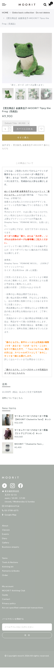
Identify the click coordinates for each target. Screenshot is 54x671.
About (5, 525)
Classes (6, 530)
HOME (5, 12)
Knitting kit (8, 566)
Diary (4, 538)
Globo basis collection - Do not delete (31, 12)
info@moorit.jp (12, 506)
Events (5, 534)
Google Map (10, 514)
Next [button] (43, 61)
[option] (27, 60)
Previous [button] (7, 61)
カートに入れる (25, 129)
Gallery (5, 542)
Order (5, 575)
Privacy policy (9, 603)
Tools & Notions (10, 562)
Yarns (5, 558)
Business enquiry (10, 547)
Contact (6, 599)
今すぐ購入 (23, 137)
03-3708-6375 (11, 510)
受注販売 (17, 145)
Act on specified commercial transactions (22, 607)
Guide (5, 595)
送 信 (27, 635)
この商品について (25, 163)
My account (8, 586)
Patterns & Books (11, 571)
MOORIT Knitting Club (13, 590)
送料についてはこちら (12, 398)
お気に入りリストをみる (41, 129)
